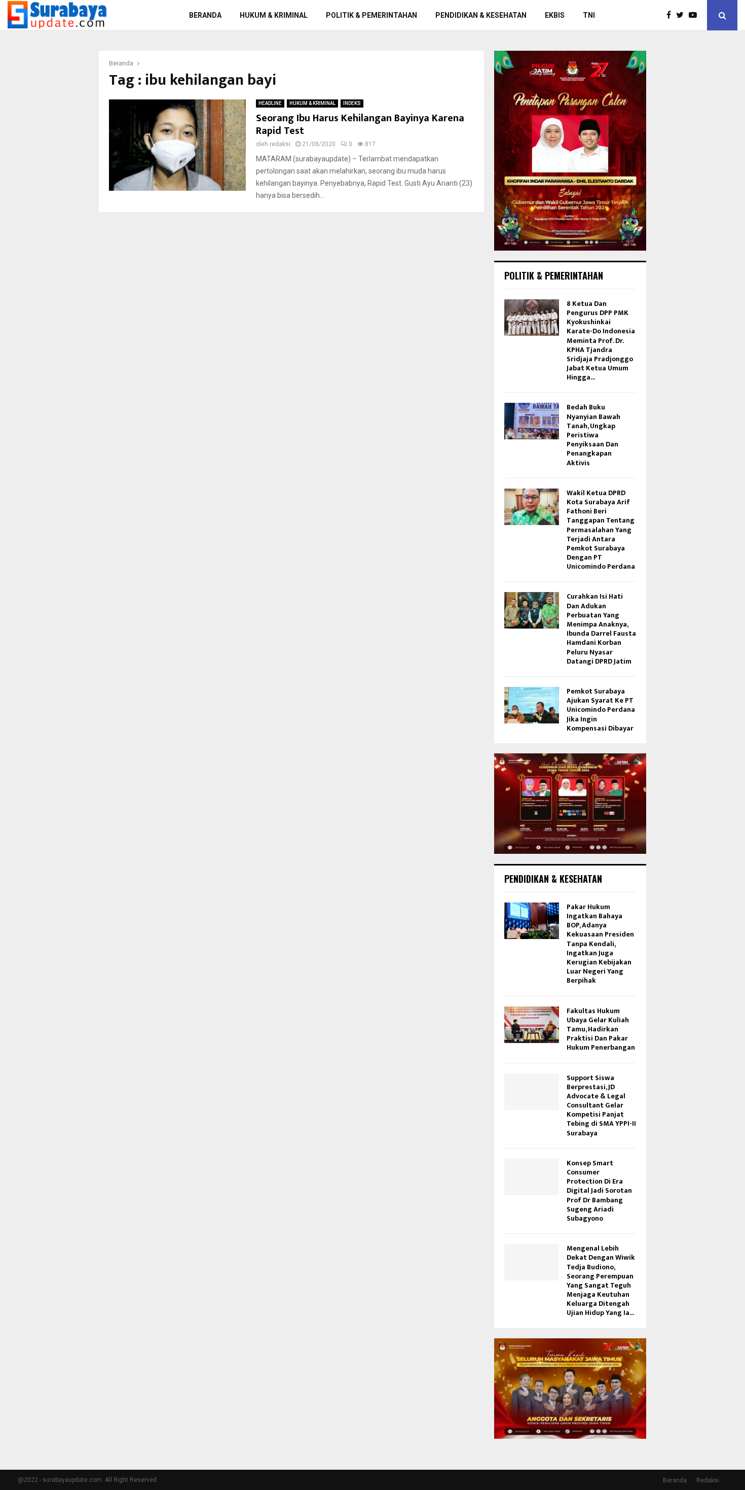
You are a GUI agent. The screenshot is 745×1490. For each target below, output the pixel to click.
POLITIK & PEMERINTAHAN (371, 15)
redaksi (280, 144)
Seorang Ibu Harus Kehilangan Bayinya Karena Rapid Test (360, 125)
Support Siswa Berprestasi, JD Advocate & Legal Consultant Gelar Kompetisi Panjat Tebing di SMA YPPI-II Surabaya (601, 1105)
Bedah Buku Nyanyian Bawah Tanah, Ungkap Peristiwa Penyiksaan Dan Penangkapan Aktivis (593, 434)
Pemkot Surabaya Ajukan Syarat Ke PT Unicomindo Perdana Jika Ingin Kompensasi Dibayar (601, 709)
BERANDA (205, 15)
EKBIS (555, 15)
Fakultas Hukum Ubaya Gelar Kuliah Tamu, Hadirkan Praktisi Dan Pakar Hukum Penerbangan (601, 1029)
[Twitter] (682, 15)
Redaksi (707, 1480)
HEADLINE (270, 103)
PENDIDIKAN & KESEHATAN (481, 15)
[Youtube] (695, 15)
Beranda (675, 1480)
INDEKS (352, 103)
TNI (589, 15)
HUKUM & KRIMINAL (274, 15)
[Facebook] (671, 15)
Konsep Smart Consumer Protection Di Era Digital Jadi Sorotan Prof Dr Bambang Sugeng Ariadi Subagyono (599, 1190)
